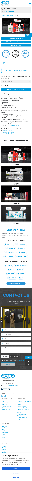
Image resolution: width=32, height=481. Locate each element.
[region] (16, 467)
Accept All (16, 468)
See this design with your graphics (16, 41)
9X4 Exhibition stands (14, 125)
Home (3, 15)
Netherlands (22, 265)
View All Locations (16, 283)
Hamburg (12, 248)
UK (22, 277)
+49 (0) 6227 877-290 (10, 8)
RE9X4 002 (16, 184)
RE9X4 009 (16, 203)
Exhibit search (9, 15)
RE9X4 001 (16, 164)
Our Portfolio (5, 403)
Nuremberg (11, 252)
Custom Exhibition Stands (8, 132)
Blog (3, 401)
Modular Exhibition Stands (8, 133)
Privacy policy (20, 360)
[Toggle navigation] (30, 3)
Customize (16, 473)
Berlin (22, 248)
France (9, 265)
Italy (12, 269)
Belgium (11, 273)
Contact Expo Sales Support (17, 89)
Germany (10, 244)
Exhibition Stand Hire (7, 130)
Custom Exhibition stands (24, 401)
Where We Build (6, 409)
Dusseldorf (22, 256)
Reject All (16, 477)
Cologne (10, 256)
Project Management (23, 409)
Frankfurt (4, 452)
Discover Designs (6, 406)
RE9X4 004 (16, 223)
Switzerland (5, 432)
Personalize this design (16, 38)
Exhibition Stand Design (24, 407)
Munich (23, 252)
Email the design (16, 45)
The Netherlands (6, 427)
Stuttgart (23, 244)
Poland (13, 277)
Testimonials (5, 407)
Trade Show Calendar (7, 411)
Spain (21, 269)
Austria (22, 273)
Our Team (4, 404)
